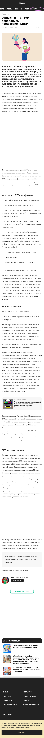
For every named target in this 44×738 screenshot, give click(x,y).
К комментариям (22, 591)
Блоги (34, 9)
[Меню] (41, 3)
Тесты (10, 9)
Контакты (27, 692)
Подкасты (7, 700)
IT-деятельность (10, 704)
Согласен (22, 732)
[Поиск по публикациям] (3, 3)
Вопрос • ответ (22, 9)
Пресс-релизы (29, 696)
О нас (5, 692)
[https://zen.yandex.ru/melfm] (10, 684)
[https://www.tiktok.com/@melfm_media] (22, 684)
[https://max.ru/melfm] (39, 684)
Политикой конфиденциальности (20, 725)
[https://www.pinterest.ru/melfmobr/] (27, 684)
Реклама (7, 696)
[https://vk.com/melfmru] (16, 684)
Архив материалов (31, 704)
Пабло (26, 700)
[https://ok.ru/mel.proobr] (33, 684)
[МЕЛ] (22, 3)
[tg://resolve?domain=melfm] (5, 684)
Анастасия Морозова (19, 577)
